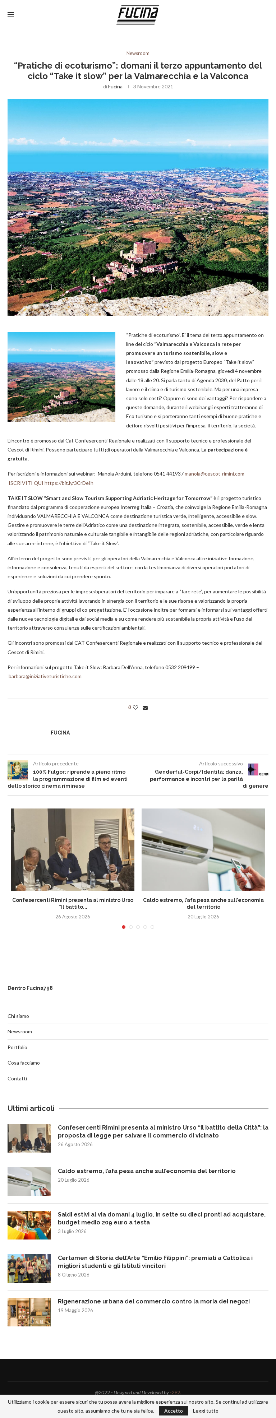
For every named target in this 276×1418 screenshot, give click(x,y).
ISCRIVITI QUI (26, 483)
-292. (175, 1392)
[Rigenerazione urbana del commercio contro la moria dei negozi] (29, 1312)
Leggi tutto (205, 1410)
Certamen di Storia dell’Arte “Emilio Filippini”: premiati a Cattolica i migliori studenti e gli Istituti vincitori (155, 1262)
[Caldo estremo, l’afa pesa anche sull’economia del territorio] (203, 849)
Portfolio (17, 1047)
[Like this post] (135, 707)
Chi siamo (18, 1016)
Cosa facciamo (24, 1063)
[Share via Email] (145, 707)
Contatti (17, 1078)
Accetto (173, 1411)
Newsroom (138, 53)
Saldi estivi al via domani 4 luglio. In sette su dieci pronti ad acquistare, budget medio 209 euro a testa (162, 1218)
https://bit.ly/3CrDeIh (69, 483)
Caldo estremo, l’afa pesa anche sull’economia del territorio (147, 1171)
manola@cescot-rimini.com (214, 474)
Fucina (115, 86)
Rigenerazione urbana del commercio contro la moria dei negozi (154, 1301)
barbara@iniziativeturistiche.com (45, 676)
